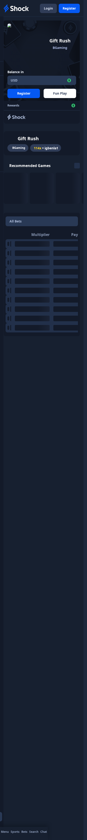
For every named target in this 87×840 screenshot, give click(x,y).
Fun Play (60, 93)
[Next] (77, 165)
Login (48, 8)
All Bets (16, 221)
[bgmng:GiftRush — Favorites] (12, 138)
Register (69, 8)
